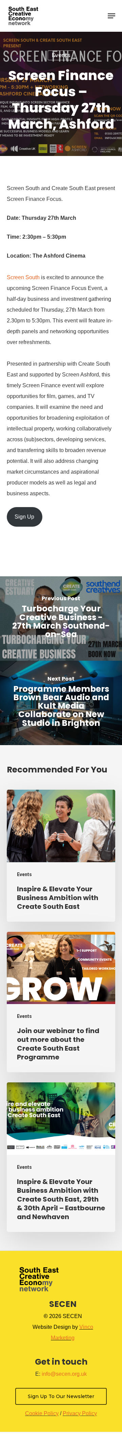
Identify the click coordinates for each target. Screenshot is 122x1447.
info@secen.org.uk (64, 1374)
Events (61, 55)
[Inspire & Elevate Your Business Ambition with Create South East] (61, 856)
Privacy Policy (80, 1413)
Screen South (23, 277)
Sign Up (24, 517)
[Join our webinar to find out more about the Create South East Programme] (61, 1002)
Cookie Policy (42, 1413)
